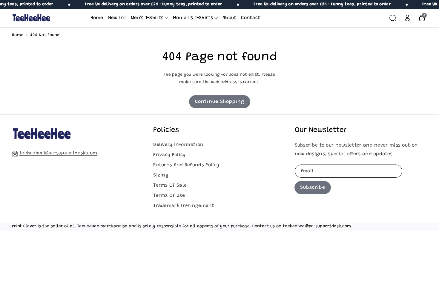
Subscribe (312, 187)
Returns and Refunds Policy (186, 165)
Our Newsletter (320, 130)
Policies (166, 130)
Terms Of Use (169, 195)
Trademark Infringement (183, 205)
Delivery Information (178, 144)
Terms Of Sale (170, 185)
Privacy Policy (169, 155)
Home (17, 35)
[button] (149, 18)
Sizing (160, 175)
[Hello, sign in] (407, 18)
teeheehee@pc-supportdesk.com (58, 153)
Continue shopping (219, 101)
